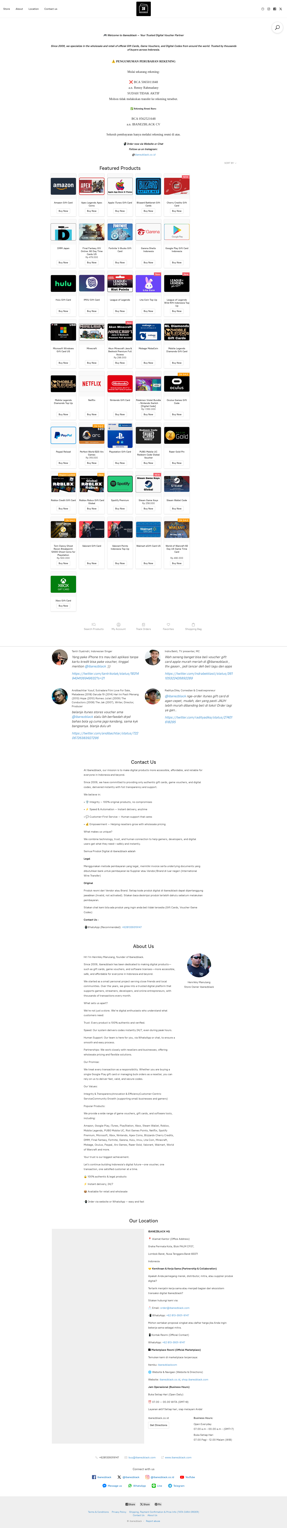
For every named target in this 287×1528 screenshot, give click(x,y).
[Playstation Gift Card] (120, 435)
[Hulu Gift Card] (63, 283)
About (19, 8)
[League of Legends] (120, 283)
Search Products (94, 629)
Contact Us (138, 1515)
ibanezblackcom (167, 1364)
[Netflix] (91, 383)
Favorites (168, 629)
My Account (119, 629)
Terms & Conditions (98, 1512)
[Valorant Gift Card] (91, 529)
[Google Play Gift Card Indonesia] (177, 232)
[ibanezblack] (143, 9)
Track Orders (143, 629)
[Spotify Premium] (120, 484)
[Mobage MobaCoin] (148, 332)
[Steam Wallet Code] (177, 484)
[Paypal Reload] (63, 435)
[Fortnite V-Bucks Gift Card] (120, 232)
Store (6, 8)
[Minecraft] (91, 332)
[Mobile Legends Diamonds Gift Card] (177, 332)
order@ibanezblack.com (175, 1307)
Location (34, 8)
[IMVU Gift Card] (91, 283)
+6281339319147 (132, 927)
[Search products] (277, 28)
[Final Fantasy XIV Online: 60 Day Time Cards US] (91, 232)
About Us (152, 1515)
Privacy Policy (119, 1512)
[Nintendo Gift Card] (120, 383)
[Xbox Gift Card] (63, 584)
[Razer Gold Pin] (177, 435)
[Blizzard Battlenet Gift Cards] (148, 186)
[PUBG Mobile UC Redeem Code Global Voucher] (148, 435)
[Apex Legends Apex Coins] (91, 186)
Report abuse (153, 1521)
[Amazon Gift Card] (63, 186)
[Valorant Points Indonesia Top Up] (120, 529)
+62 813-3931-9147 (177, 1315)
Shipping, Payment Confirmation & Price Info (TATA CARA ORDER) (164, 1512)
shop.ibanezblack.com (195, 1379)
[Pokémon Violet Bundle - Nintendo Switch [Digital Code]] (148, 383)
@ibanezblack (95, 666)
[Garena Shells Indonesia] (148, 232)
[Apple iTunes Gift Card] (120, 186)
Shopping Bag (193, 629)
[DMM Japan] (63, 232)
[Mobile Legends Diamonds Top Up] (63, 383)
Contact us (50, 8)
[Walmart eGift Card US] (148, 529)
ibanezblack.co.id (145, 154)
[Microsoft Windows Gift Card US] (63, 332)
